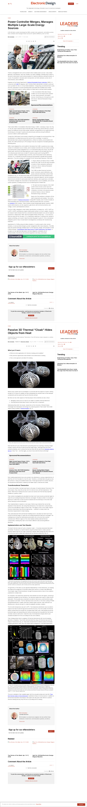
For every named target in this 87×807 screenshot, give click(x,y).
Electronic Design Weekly (40, 11)
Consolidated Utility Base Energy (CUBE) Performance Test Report (34, 229)
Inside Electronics (62, 11)
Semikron (12, 203)
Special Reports (52, 11)
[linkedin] (29, 41)
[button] (9, 4)
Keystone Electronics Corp (64, 34)
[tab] (11, 302)
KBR (17, 84)
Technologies (23, 11)
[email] (35, 41)
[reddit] (33, 41)
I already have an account (31, 317)
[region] (31, 305)
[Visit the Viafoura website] (51, 308)
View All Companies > (68, 41)
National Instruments (23, 199)
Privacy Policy (38, 804)
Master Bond (61, 36)
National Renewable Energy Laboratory (37, 82)
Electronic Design (25, 341)
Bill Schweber (11, 36)
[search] (11, 4)
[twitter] (31, 41)
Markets (30, 11)
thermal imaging (25, 408)
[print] (53, 41)
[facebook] (26, 41)
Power (9, 326)
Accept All (81, 804)
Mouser (59, 38)
